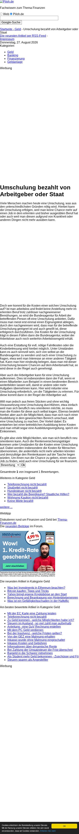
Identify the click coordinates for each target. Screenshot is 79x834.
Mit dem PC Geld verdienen (25, 630)
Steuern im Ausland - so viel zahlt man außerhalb (39, 623)
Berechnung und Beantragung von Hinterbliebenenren (42, 597)
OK (64, 826)
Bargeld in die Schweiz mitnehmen (30, 653)
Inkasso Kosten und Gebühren (27, 643)
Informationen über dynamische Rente (32, 646)
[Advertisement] (14, 125)
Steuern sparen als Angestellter (27, 659)
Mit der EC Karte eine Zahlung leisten (31, 613)
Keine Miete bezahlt (20, 500)
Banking (12, 55)
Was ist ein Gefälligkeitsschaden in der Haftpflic (38, 600)
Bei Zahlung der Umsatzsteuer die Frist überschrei (40, 649)
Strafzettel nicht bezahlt (22, 487)
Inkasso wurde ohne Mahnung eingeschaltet (36, 639)
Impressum (7, 39)
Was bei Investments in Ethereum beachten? (36, 587)
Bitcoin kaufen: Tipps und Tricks (28, 591)
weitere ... (6, 507)
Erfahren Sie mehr (48, 830)
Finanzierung (16, 58)
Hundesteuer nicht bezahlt (24, 490)
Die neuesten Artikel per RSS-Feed (23, 35)
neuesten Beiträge (17, 526)
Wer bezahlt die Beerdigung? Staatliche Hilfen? (38, 494)
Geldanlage (15, 61)
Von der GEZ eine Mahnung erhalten (31, 636)
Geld (18, 29)
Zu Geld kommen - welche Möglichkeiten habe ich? (40, 620)
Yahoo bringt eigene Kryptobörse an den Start (37, 594)
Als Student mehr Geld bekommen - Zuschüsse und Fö (43, 656)
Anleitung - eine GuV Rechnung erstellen (34, 626)
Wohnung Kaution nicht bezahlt (27, 497)
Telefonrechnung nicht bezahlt (26, 484)
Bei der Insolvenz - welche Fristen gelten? (34, 633)
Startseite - (7, 29)
